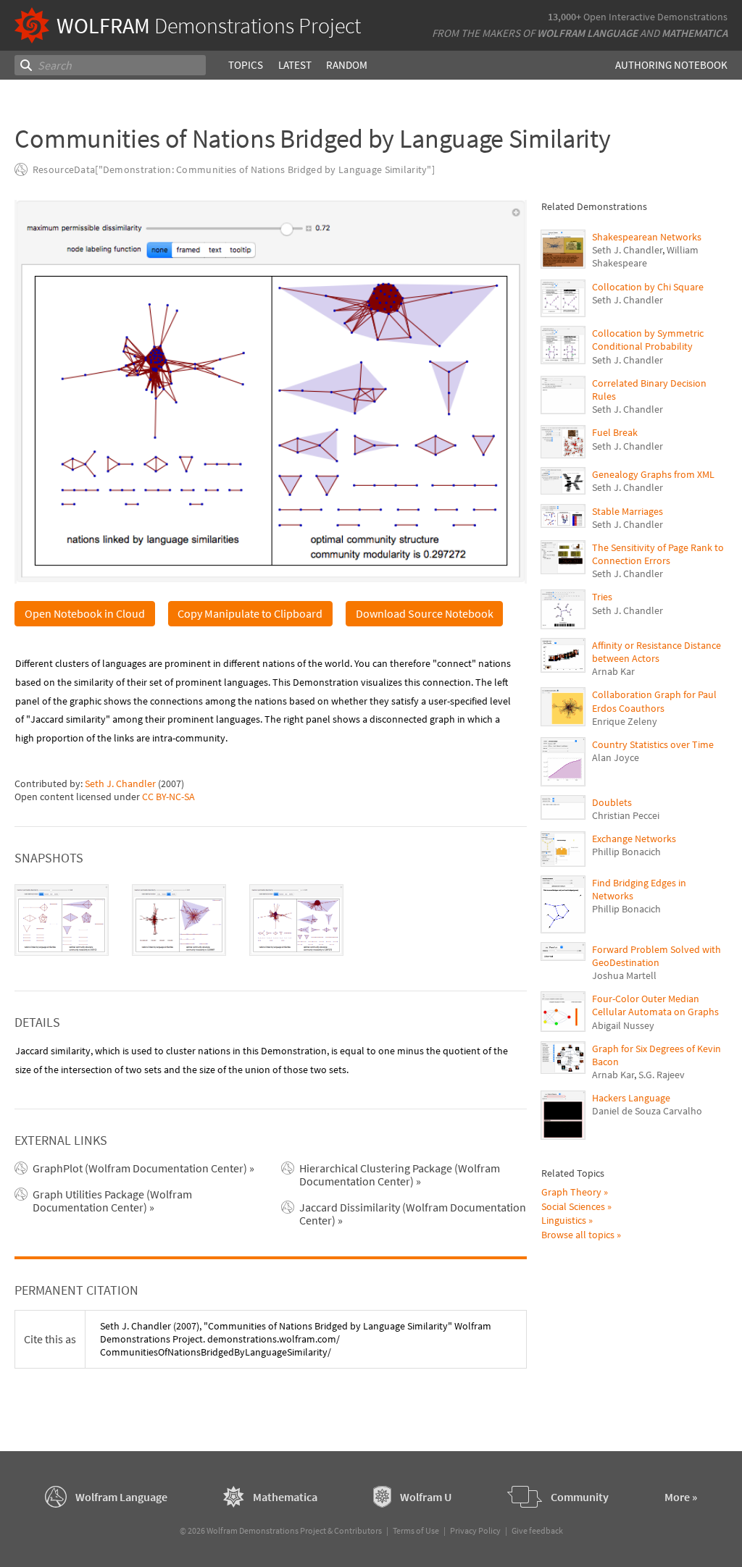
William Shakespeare (645, 256)
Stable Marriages (627, 511)
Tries (602, 596)
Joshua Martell (624, 975)
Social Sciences (573, 1206)
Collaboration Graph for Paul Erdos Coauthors (654, 701)
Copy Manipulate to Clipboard (250, 613)
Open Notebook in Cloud (85, 613)
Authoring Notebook (671, 65)
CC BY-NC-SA (168, 796)
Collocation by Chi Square (648, 286)
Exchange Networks (634, 838)
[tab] (61, 920)
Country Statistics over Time (653, 744)
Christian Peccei (625, 815)
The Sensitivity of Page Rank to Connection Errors (658, 554)
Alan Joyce (615, 757)
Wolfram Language (587, 33)
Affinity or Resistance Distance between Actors (656, 652)
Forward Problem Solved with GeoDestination (656, 956)
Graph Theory (571, 1191)
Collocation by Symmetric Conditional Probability (648, 340)
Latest (295, 65)
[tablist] (270, 920)
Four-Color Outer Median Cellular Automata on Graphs (655, 1005)
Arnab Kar (613, 671)
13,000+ (564, 16)
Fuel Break (615, 432)
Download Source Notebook (424, 613)
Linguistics (563, 1220)
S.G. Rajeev (661, 1074)
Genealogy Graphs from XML (653, 474)
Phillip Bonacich (626, 851)
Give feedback (537, 1530)
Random (346, 65)
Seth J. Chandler (120, 783)
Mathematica (695, 33)
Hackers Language (631, 1097)
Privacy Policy (475, 1530)
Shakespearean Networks (646, 236)
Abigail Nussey (623, 1025)
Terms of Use (416, 1530)
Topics (245, 65)
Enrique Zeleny (624, 721)
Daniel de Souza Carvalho (647, 1110)
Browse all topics (577, 1234)
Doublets (612, 802)
